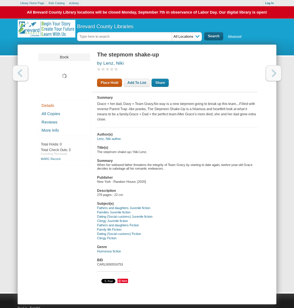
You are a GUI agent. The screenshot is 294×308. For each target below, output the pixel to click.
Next (274, 73)
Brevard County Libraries (105, 26)
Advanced (234, 36)
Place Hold (109, 82)
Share (160, 82)
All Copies (51, 113)
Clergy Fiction (106, 238)
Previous (20, 73)
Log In (269, 3)
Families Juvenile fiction (113, 212)
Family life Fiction (109, 229)
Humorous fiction (109, 251)
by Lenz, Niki (110, 63)
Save (124, 280)
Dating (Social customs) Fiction (119, 234)
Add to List (136, 82)
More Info (50, 130)
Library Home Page (32, 3)
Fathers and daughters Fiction (118, 225)
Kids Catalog (57, 3)
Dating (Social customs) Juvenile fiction (124, 216)
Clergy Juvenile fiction (112, 221)
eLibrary (74, 3)
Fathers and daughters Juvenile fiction (123, 208)
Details (48, 105)
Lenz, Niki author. (109, 139)
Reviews (49, 122)
